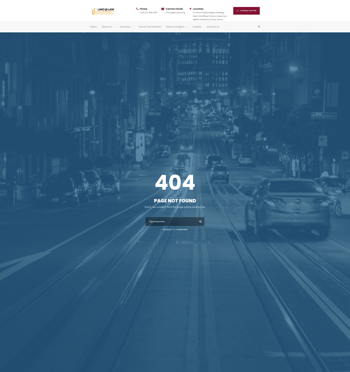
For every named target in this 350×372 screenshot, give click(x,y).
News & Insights (175, 26)
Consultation (248, 10)
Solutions (125, 26)
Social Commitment (150, 26)
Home (93, 26)
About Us (107, 26)
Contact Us (212, 26)
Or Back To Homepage (175, 229)
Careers (197, 26)
